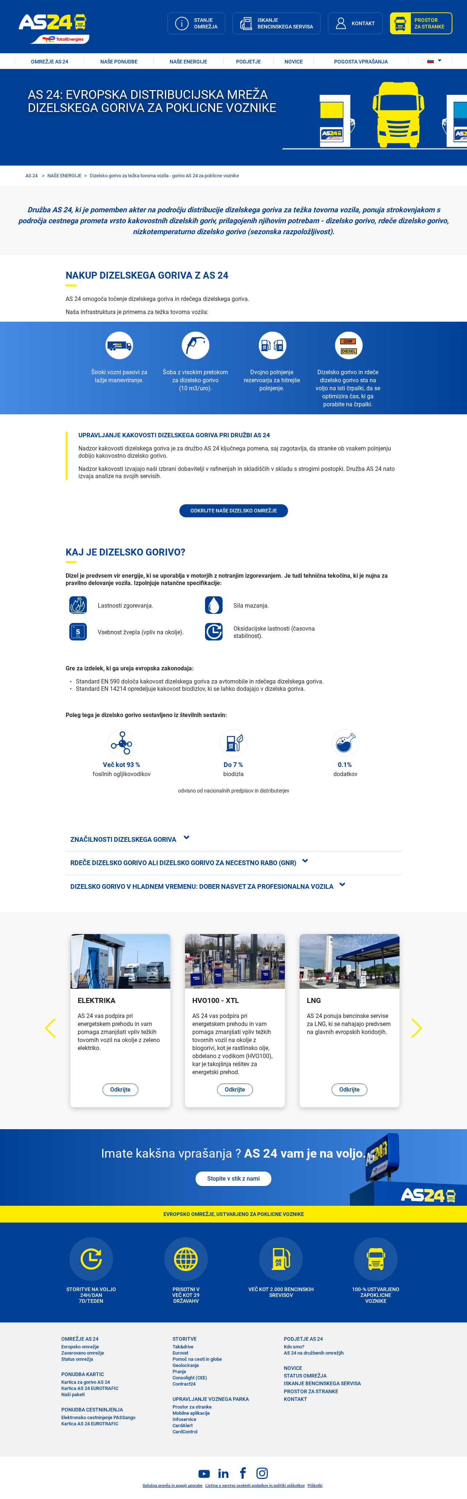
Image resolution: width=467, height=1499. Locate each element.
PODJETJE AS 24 (303, 1339)
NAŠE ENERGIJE (64, 175)
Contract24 (184, 1384)
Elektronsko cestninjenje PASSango (98, 1417)
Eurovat (180, 1353)
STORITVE (185, 1339)
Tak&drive (183, 1346)
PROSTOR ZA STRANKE (311, 1391)
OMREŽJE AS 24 (49, 62)
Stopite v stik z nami (233, 1178)
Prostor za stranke (192, 1407)
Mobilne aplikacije (191, 1413)
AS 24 (32, 175)
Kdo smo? (294, 1346)
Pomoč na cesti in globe (197, 1359)
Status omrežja (77, 1359)
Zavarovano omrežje (82, 1353)
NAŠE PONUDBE (119, 62)
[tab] (233, 839)
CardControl (185, 1431)
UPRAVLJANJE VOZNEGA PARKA (211, 1399)
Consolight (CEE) (190, 1377)
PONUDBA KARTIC (82, 1374)
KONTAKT (295, 1399)
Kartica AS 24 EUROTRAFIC (89, 1388)
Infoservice (184, 1419)
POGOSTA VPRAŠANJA (361, 62)
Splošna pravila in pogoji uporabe (172, 1485)
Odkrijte (120, 1089)
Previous (55, 1028)
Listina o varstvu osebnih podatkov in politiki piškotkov (255, 1485)
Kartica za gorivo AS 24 (85, 1382)
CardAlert (183, 1425)
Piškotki (315, 1485)
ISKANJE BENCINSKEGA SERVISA (322, 1383)
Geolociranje (186, 1365)
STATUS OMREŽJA (305, 1376)
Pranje (179, 1371)
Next (412, 1028)
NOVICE (294, 62)
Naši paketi (73, 1394)
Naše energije (188, 62)
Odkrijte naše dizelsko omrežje (233, 511)
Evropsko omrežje (80, 1346)
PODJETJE (248, 62)
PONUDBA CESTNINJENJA (92, 1410)
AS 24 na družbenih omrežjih (314, 1353)
